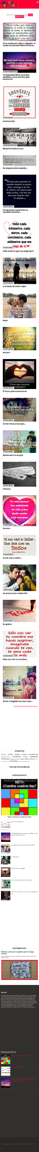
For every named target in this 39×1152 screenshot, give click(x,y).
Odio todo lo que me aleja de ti (18, 251)
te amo (6, 528)
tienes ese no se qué (13, 455)
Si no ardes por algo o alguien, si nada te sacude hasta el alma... (19, 44)
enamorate (9, 121)
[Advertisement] (19, 727)
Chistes (3, 754)
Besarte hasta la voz (13, 149)
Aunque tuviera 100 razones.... (26, 706)
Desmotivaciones (5, 757)
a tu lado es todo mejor (14, 286)
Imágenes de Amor (15, 759)
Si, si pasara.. (15, 857)
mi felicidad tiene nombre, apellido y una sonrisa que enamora (16, 77)
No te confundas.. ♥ (17, 822)
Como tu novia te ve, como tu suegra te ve (24, 892)
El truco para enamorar (15, 391)
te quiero (7, 624)
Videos (19, 761)
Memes (27, 759)
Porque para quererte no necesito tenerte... (15, 211)
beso (5, 320)
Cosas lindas (8, 118)
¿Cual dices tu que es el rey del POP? (23, 845)
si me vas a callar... (12, 558)
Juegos (22, 759)
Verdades (14, 761)
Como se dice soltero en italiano (21, 880)
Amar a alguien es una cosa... (18, 701)
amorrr (6, 353)
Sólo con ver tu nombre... (15, 659)
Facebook (16, 757)
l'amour (7, 489)
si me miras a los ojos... (14, 424)
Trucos (8, 761)
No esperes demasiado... (15, 168)
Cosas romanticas (10, 40)
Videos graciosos (26, 761)
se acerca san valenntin (15, 593)
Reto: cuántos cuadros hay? (19, 817)
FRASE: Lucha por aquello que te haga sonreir (17, 953)
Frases (25, 757)
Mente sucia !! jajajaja (18, 868)
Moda (32, 759)
